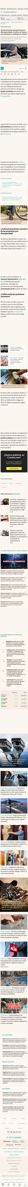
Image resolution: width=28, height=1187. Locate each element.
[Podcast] (9, 1145)
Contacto (4, 1148)
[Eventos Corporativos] (15, 1141)
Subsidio (7, 1128)
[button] (24, 1007)
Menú (3, 1185)
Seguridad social (12, 9)
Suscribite (23, 1148)
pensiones (3, 23)
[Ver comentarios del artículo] (19, 74)
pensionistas (18, 312)
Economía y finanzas (16, 15)
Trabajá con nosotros (14, 1154)
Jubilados (20, 9)
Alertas (19, 1185)
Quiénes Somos (8, 1151)
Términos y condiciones (14, 1163)
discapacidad (5, 96)
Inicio (14, 1185)
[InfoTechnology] (18, 1145)
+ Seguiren (22, 69)
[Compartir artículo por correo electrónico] (15, 74)
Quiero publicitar (16, 468)
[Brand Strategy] (23, 1141)
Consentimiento (14, 1169)
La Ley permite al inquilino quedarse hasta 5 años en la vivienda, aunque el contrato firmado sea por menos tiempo (16, 663)
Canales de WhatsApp (13, 1148)
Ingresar (25, 1185)
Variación (14, 692)
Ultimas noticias (4, 15)
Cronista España (5, 22)
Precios (11, 1123)
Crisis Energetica (21, 1123)
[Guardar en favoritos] (2, 68)
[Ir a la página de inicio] (2, 12)
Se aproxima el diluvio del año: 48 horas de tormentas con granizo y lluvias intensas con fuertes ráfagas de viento (12, 572)
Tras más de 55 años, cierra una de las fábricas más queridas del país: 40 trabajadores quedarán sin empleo (16, 683)
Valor (25, 692)
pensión (21, 162)
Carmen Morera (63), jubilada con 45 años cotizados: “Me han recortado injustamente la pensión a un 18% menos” (13, 579)
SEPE (3, 1123)
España (11, 483)
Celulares (14, 1118)
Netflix (4, 1118)
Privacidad (14, 1166)
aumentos (4, 487)
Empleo (23, 1118)
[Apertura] (6, 1142)
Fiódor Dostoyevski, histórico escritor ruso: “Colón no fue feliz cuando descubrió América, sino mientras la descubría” (12, 604)
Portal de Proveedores (18, 1151)
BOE (22, 249)
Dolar (8, 1185)
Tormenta (3, 9)
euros (23, 443)
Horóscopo (20, 1128)
